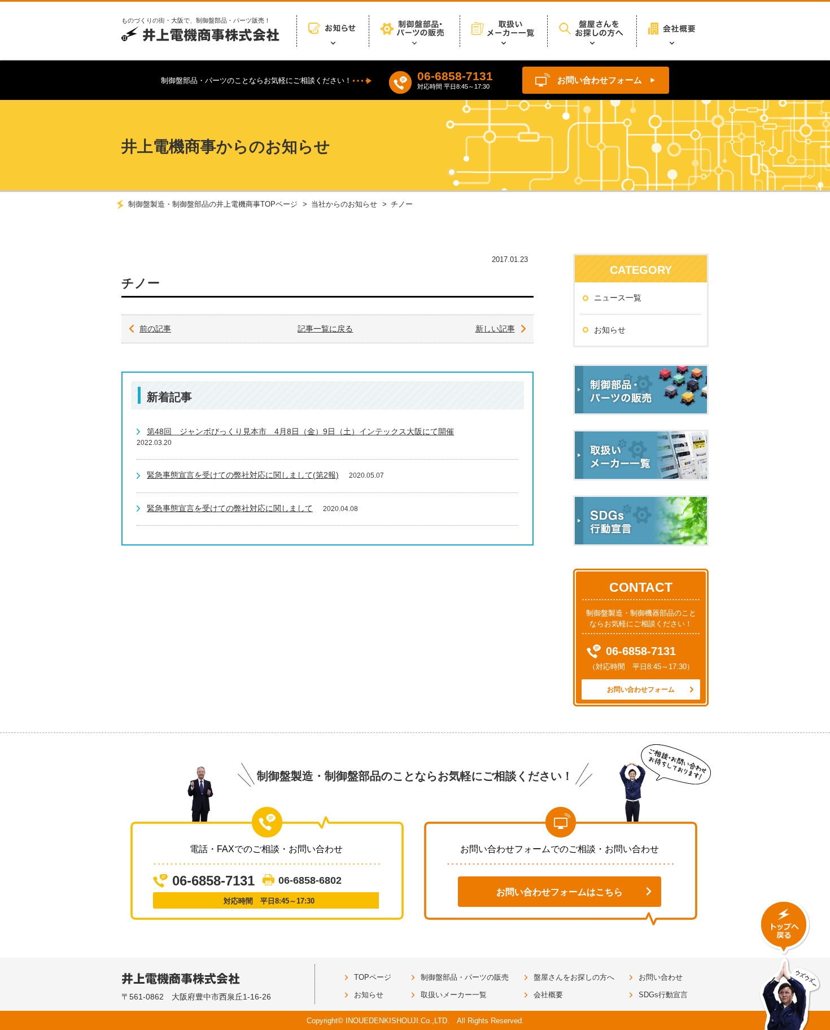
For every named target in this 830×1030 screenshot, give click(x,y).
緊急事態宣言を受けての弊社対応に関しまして (230, 508)
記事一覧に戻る (325, 328)
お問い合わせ (661, 977)
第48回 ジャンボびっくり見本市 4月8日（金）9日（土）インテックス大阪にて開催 (300, 431)
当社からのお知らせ (344, 204)
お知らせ (610, 329)
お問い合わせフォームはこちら (559, 892)
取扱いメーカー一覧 (454, 994)
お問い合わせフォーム (599, 80)
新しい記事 (495, 328)
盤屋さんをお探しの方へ (574, 977)
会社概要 (548, 994)
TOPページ (372, 977)
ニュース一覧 (617, 297)
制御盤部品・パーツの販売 (465, 977)
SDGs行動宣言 (663, 994)
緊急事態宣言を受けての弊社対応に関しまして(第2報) (243, 474)
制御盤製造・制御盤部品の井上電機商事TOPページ (213, 204)
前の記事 (155, 328)
